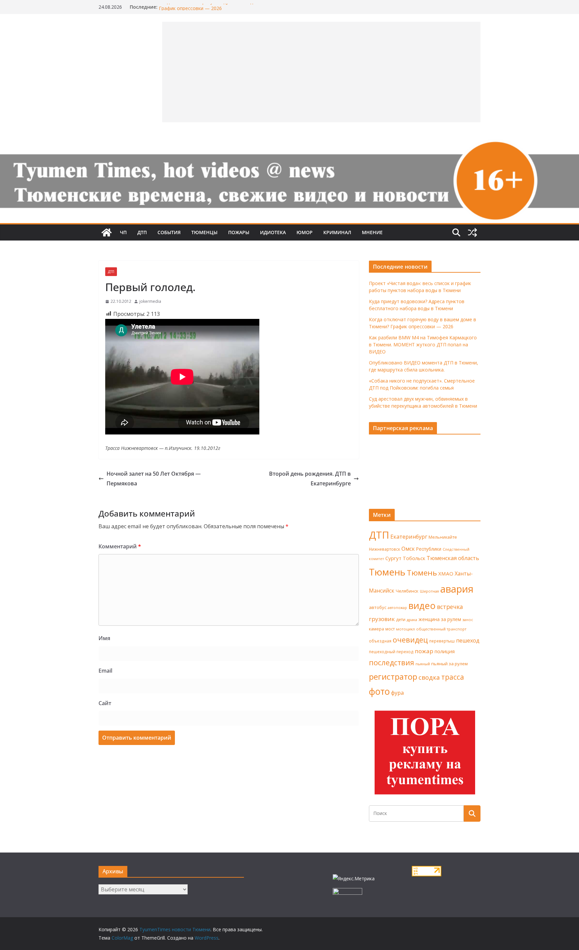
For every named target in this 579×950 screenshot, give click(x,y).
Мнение (372, 232)
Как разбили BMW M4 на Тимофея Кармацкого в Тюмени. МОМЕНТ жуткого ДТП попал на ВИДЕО (423, 344)
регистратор (393, 676)
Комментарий (120, 546)
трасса (452, 677)
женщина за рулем (440, 619)
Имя (104, 638)
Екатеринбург (408, 536)
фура (397, 692)
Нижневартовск (384, 549)
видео (422, 605)
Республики (428, 549)
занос (467, 619)
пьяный (422, 663)
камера (376, 629)
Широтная (429, 591)
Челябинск (407, 591)
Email (105, 670)
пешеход (467, 640)
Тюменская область (453, 558)
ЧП (123, 232)
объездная (380, 640)
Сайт (105, 703)
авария (456, 589)
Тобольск (414, 558)
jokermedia (150, 301)
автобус (377, 607)
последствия (391, 662)
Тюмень (387, 571)
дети (400, 619)
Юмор (305, 232)
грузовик (382, 619)
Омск (408, 548)
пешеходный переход (391, 652)
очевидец (410, 639)
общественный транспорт (441, 628)
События (169, 232)
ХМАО (445, 573)
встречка (450, 607)
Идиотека (273, 232)
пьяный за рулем (449, 664)
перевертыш (442, 641)
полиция (445, 651)
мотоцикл (405, 628)
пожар (424, 651)
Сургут (393, 558)
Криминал (337, 232)
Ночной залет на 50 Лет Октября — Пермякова (154, 478)
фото (379, 691)
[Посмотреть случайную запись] (472, 232)
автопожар (397, 607)
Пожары (238, 232)
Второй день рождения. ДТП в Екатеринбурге (310, 478)
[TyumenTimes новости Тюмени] (107, 232)
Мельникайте (443, 537)
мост (390, 629)
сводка (429, 677)
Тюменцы (204, 232)
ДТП (142, 232)
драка (412, 619)
